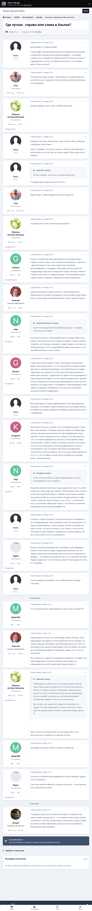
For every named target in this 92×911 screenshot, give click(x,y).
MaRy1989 (15, 617)
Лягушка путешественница (15, 115)
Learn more (4, 4)
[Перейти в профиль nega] (15, 320)
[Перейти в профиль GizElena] (15, 258)
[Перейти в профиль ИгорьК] (15, 814)
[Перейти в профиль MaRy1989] (15, 608)
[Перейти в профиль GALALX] (15, 362)
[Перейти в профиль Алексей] (15, 291)
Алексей (16, 300)
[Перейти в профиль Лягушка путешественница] (15, 105)
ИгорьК (15, 823)
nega (16, 329)
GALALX (15, 371)
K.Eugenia (15, 436)
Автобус (38, 32)
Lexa (16, 85)
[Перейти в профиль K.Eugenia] (15, 427)
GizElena (15, 267)
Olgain (16, 556)
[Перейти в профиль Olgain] (15, 547)
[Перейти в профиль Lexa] (15, 76)
